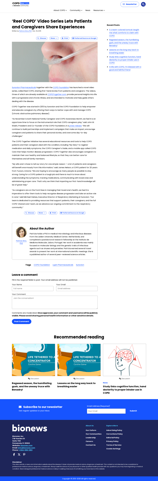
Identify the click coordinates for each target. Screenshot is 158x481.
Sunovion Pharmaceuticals (24, 87)
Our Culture (91, 430)
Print (65, 38)
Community (75, 10)
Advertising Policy (114, 430)
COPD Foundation (61, 87)
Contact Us (91, 445)
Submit (133, 411)
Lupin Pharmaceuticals (63, 265)
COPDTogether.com (57, 94)
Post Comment (21, 321)
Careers (89, 441)
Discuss (42, 38)
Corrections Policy (114, 434)
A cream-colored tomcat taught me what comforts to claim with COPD (124, 32)
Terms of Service (113, 445)
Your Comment (19, 294)
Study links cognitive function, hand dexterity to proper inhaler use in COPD (125, 59)
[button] (129, 4)
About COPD (59, 10)
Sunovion (80, 265)
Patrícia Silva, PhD (25, 31)
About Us (90, 425)
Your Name (17, 284)
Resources (98, 10)
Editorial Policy (112, 437)
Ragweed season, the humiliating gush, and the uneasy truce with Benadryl (124, 42)
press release (75, 125)
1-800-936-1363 (25, 450)
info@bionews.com (26, 448)
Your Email (61, 284)
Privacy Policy (112, 441)
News (87, 10)
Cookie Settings (113, 449)
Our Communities (93, 434)
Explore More (112, 425)
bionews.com (26, 445)
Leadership (91, 437)
